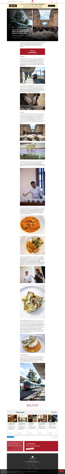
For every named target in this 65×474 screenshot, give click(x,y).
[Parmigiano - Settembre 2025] (32, 6)
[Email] (57, 437)
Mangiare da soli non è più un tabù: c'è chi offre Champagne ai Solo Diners (42, 427)
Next (56, 422)
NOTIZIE (11, 1)
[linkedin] (35, 465)
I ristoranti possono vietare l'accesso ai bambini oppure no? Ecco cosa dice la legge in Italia (22, 428)
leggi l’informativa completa (18, 472)
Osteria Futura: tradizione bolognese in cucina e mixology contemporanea (32, 427)
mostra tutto (53, 412)
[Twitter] (56, 437)
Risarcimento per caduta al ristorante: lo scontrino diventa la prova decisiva (53, 427)
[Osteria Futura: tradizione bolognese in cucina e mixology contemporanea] (32, 418)
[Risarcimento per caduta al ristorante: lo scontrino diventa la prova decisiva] (52, 418)
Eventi (13, 27)
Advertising (29, 468)
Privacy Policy (35, 468)
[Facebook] (54, 437)
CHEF (17, 1)
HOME (8, 1)
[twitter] (53, 1)
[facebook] (49, 1)
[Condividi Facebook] (15, 37)
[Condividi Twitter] (16, 37)
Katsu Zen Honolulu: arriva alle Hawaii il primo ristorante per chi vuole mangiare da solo (12, 428)
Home (8, 9)
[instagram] (51, 1)
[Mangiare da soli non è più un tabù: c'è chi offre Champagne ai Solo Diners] (42, 418)
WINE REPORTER (21, 1)
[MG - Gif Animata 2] (32, 51)
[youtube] (52, 1)
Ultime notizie (11, 9)
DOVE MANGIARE (14, 1)
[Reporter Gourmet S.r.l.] (32, 1)
